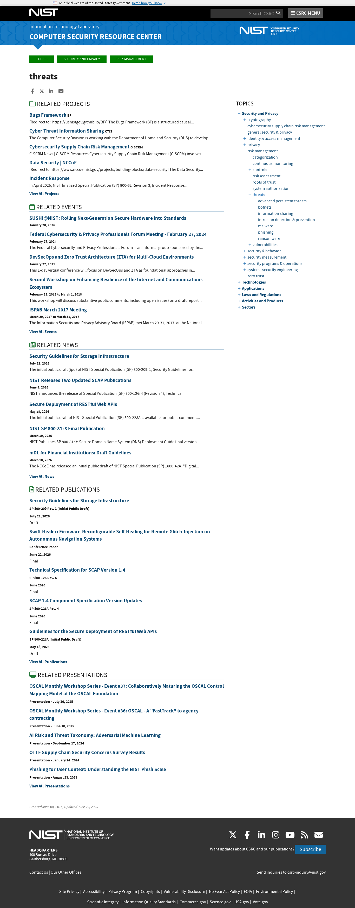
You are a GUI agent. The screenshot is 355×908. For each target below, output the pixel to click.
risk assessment (266, 176)
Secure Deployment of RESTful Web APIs (73, 404)
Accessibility (93, 891)
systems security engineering (272, 269)
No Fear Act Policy (224, 891)
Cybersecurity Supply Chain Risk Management (79, 146)
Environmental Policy (274, 891)
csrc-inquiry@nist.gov (306, 872)
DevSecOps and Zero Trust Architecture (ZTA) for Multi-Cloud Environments (111, 257)
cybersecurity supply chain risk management (286, 126)
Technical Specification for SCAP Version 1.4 (77, 570)
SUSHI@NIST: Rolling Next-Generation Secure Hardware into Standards (107, 218)
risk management (131, 59)
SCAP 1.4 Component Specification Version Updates (85, 600)
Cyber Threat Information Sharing (66, 131)
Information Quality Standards (149, 902)
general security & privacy (269, 132)
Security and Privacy (82, 59)
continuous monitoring (273, 163)
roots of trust (264, 182)
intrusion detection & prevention (286, 219)
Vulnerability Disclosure (184, 891)
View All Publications (48, 662)
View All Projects (44, 193)
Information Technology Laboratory (64, 27)
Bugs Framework (47, 115)
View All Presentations (49, 786)
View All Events (43, 331)
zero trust (255, 276)
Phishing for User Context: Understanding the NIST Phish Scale (97, 769)
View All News (41, 476)
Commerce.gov (193, 902)
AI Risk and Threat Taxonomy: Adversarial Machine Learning (95, 735)
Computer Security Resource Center (95, 36)
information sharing (275, 213)
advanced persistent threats (282, 201)
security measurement (266, 257)
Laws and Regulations (261, 294)
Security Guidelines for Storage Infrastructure (79, 356)
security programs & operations (275, 263)
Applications (253, 288)
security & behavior (264, 251)
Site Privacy (69, 891)
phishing (265, 232)
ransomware (269, 238)
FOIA (248, 891)
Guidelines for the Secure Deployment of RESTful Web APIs (93, 631)
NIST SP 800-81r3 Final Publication (67, 428)
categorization (265, 157)
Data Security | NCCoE (53, 162)
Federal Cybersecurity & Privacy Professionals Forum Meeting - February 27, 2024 (118, 234)
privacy (253, 144)
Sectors (248, 307)
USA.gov (241, 902)
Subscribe (310, 849)
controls (260, 169)
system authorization (271, 188)
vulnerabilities (265, 244)
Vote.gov (260, 902)
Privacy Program (122, 891)
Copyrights (150, 891)
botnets (265, 207)
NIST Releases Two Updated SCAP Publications (80, 380)
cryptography (259, 119)
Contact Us (38, 872)
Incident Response (49, 178)
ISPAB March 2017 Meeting (58, 309)
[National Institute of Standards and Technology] (71, 834)
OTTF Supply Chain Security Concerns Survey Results (87, 752)
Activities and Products (262, 301)
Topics (41, 59)
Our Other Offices (66, 872)
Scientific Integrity (103, 902)
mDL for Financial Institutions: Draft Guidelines (80, 452)
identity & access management (273, 138)
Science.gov (220, 902)
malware (265, 226)
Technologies (254, 282)
